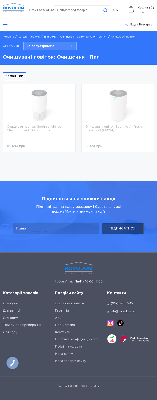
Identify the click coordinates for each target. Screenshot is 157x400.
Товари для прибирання (22, 325)
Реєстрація (146, 25)
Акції (59, 318)
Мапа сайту (64, 354)
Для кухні (10, 303)
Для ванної (11, 310)
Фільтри (16, 76)
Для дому (50, 37)
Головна (8, 37)
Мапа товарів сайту (70, 361)
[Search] (105, 10)
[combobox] (119, 10)
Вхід (133, 25)
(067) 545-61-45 (41, 10)
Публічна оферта (68, 346)
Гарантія (62, 310)
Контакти (62, 332)
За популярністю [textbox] (40, 46)
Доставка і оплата (69, 303)
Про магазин (65, 325)
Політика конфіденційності (77, 339)
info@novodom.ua (123, 311)
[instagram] (110, 323)
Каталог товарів (29, 37)
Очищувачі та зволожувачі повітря (83, 37)
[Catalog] (5, 24)
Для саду (10, 332)
